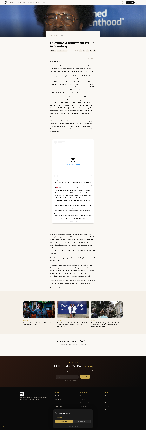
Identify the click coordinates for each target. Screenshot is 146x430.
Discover (13, 2)
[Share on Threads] (87, 50)
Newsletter (82, 399)
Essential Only (82, 421)
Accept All (64, 421)
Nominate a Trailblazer (85, 402)
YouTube (107, 406)
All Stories (57, 402)
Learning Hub (58, 406)
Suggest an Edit (93, 58)
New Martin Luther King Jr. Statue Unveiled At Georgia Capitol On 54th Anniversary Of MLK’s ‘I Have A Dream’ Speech (105, 324)
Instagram (107, 395)
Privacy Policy (59, 417)
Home (51, 35)
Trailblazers (21, 2)
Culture (56, 35)
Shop (139, 2)
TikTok (106, 402)
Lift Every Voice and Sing (86, 406)
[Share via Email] (91, 50)
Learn (43, 2)
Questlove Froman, (66, 221)
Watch (38, 2)
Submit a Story (73, 349)
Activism (53, 50)
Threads (107, 399)
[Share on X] (80, 50)
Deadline (62, 76)
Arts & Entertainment (62, 50)
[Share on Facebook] (84, 50)
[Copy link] (94, 50)
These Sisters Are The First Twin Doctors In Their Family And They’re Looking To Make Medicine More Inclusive (72, 324)
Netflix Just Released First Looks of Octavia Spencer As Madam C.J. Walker (39, 324)
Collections (30, 2)
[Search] (123, 2)
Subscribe (130, 2)
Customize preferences (73, 426)
